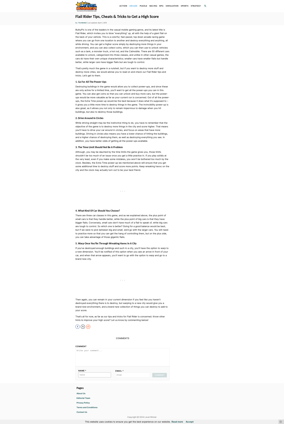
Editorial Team (83, 398)
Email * (119, 371)
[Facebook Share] (77, 327)
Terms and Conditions (87, 407)
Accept (190, 421)
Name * (82, 371)
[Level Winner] (94, 6)
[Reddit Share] (88, 327)
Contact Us (82, 412)
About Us (81, 393)
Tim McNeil (82, 23)
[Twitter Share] (83, 327)
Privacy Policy (83, 403)
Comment (81, 346)
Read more (177, 421)
